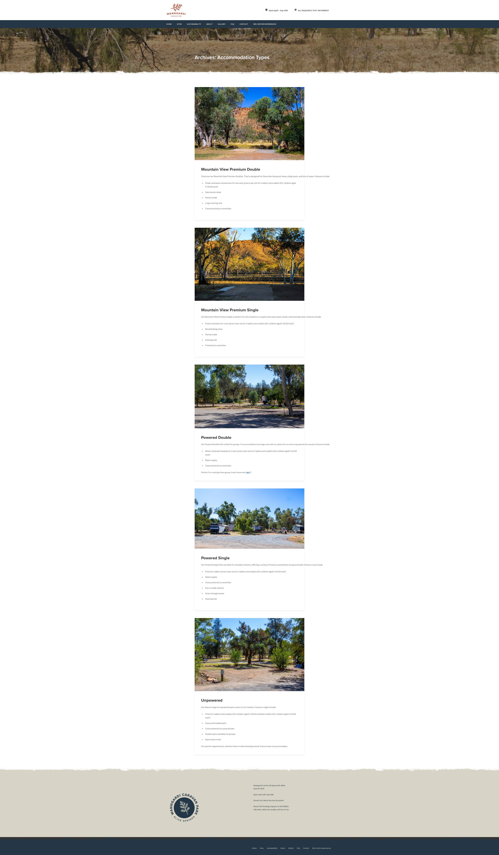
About (209, 24)
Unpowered (211, 700)
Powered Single (215, 558)
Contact (243, 24)
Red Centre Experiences (264, 24)
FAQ (232, 24)
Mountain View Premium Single (229, 310)
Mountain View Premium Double (230, 169)
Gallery (221, 24)
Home (169, 24)
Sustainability (194, 24)
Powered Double (216, 437)
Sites (179, 24)
